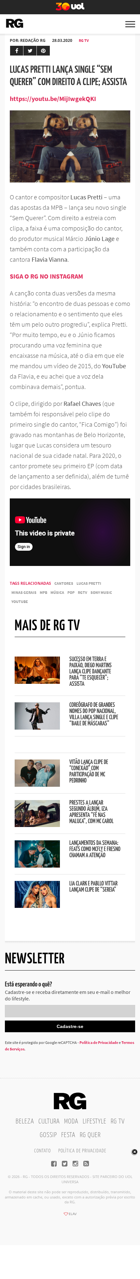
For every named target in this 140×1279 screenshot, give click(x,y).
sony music (101, 592)
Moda (71, 1121)
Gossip (48, 1135)
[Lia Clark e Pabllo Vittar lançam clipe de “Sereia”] (37, 905)
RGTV (82, 592)
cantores (63, 583)
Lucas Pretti (89, 583)
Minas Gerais (23, 592)
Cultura (49, 1121)
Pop (71, 592)
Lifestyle (94, 1121)
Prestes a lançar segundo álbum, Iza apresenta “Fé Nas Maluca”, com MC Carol (91, 812)
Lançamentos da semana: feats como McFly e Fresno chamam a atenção (94, 849)
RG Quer (90, 1135)
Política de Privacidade (98, 1042)
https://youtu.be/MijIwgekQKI (53, 98)
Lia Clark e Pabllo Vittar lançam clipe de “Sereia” (93, 887)
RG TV (84, 40)
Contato (42, 1150)
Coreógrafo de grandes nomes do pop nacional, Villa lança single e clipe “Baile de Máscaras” (93, 714)
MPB (43, 592)
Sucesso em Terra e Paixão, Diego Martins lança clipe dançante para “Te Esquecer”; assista (90, 672)
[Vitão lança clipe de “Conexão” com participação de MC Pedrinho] (37, 784)
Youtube (19, 601)
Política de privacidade (82, 1150)
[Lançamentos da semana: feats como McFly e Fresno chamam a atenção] (37, 865)
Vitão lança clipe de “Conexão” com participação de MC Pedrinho (88, 771)
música (57, 592)
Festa (68, 1135)
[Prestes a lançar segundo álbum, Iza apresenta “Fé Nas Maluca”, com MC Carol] (37, 825)
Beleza (25, 1121)
